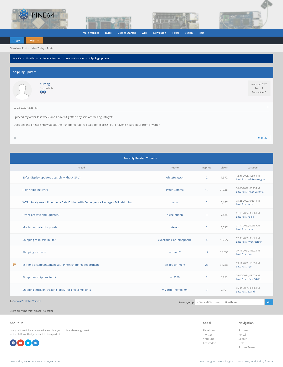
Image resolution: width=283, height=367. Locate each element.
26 (206, 264)
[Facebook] (13, 343)
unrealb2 (175, 252)
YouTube (208, 339)
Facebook (209, 330)
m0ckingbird (227, 361)
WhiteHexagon (175, 177)
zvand (251, 291)
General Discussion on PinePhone (62, 58)
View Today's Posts (42, 48)
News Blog (159, 32)
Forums (243, 330)
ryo (250, 254)
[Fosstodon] (35, 343)
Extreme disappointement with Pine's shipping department (61, 264)
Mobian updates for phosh (40, 227)
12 (206, 252)
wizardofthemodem (175, 290)
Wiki (144, 32)
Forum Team (247, 347)
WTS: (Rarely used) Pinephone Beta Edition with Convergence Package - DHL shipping (77, 202)
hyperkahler (255, 241)
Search (189, 32)
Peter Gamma (175, 190)
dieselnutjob (175, 215)
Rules (108, 32)
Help (201, 32)
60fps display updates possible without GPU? (51, 177)
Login (16, 40)
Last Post (241, 179)
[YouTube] (20, 343)
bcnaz (251, 229)
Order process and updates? (41, 215)
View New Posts (19, 48)
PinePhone (32, 58)
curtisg (45, 84)
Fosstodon (209, 343)
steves (175, 227)
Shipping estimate (34, 252)
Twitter (207, 334)
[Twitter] (28, 343)
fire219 (269, 361)
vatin (175, 202)
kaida (251, 216)
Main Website (91, 32)
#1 (268, 107)
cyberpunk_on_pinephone (175, 240)
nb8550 (175, 277)
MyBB (27, 361)
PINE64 (17, 58)
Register (34, 40)
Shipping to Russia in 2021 (40, 240)
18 (206, 190)
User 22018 (254, 279)
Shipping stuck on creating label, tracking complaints (57, 290)
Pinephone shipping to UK (39, 277)
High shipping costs (35, 190)
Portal (175, 32)
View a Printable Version (27, 301)
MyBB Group (54, 361)
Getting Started (127, 32)
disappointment (175, 264)
